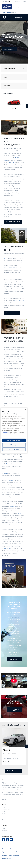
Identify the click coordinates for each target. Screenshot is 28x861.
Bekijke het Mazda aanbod (13, 221)
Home (3, 12)
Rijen (5, 258)
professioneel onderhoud (10, 267)
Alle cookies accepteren (14, 440)
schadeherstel (15, 617)
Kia (3, 820)
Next (26, 746)
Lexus (3, 807)
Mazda (4, 816)
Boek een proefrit (8, 49)
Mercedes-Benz (6, 809)
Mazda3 (6, 160)
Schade (24, 1)
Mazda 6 (6, 750)
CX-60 (19, 513)
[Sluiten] (25, 409)
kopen (8, 464)
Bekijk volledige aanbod (13, 770)
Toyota (3, 812)
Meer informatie (14, 659)
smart (3, 818)
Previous (1, 746)
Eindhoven (18, 256)
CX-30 (9, 162)
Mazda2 (17, 158)
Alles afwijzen (14, 445)
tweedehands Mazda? (9, 151)
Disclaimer (16, 855)
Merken (9, 12)
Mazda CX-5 (12, 506)
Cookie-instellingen (14, 449)
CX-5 (13, 162)
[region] (14, 430)
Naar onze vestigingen (11, 312)
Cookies (18, 852)
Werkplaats (18, 1)
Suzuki (3, 814)
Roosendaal (12, 256)
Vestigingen (5, 830)
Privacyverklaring (6, 858)
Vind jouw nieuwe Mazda (14, 710)
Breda (6, 256)
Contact (4, 828)
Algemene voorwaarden (8, 852)
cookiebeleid (6, 432)
